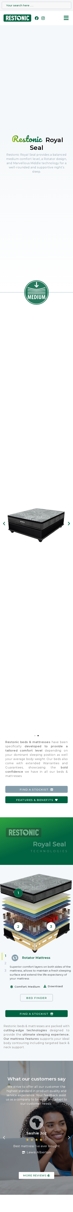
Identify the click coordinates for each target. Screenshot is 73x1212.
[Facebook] (37, 18)
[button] (4, 523)
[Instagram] (43, 18)
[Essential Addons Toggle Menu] (66, 18)
